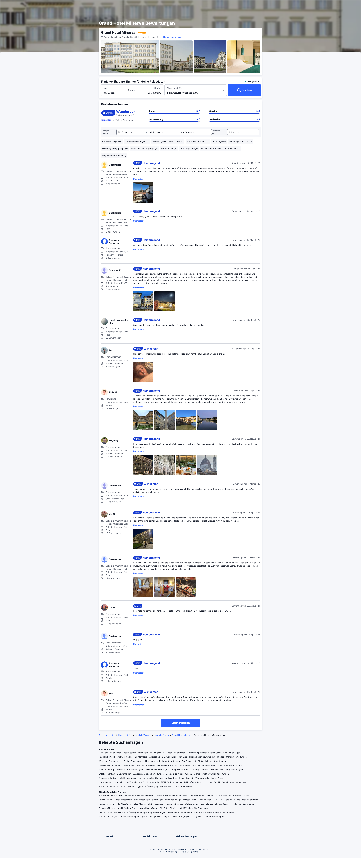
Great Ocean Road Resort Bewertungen (117, 765)
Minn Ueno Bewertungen (110, 752)
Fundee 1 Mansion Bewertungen (232, 757)
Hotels (112, 735)
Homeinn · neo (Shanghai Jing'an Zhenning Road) (121, 782)
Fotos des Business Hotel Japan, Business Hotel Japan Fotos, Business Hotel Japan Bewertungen (210, 804)
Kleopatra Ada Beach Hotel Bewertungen (117, 778)
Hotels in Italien (125, 735)
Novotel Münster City (148, 778)
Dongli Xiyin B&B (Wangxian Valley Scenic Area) (201, 778)
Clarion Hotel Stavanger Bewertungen (211, 774)
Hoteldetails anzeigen (173, 37)
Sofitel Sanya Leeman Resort (235, 782)
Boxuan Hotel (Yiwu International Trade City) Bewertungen (164, 765)
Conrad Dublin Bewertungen (179, 774)
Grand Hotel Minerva (181, 735)
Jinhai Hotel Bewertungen (157, 769)
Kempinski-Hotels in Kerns (201, 795)
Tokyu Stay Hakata (183, 786)
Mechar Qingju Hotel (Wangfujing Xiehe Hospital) (149, 786)
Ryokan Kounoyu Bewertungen (155, 816)
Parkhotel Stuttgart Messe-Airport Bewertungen (121, 769)
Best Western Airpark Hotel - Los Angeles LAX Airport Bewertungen (154, 752)
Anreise (106, 88)
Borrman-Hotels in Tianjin (110, 795)
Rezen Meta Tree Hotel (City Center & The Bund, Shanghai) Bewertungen (201, 812)
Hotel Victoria (152, 782)
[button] (291, 4)
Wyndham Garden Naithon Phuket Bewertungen (121, 761)
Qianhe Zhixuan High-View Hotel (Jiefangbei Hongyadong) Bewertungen (132, 812)
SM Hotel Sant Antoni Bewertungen (115, 774)
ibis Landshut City (168, 778)
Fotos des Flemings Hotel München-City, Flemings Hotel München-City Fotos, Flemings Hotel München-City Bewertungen (154, 808)
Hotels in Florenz (161, 735)
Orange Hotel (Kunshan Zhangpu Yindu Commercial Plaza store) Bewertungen (207, 769)
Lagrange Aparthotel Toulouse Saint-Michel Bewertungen (214, 752)
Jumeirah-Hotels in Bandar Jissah (172, 795)
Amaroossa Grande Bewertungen (148, 774)
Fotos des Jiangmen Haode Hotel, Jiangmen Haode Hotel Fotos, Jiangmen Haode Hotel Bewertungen (211, 799)
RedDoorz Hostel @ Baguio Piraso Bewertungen (204, 761)
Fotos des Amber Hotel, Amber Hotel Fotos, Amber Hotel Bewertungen (131, 799)
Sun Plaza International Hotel (112, 786)
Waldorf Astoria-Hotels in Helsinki (139, 795)
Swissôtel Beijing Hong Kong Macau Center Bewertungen (197, 816)
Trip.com (103, 735)
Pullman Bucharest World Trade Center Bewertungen (217, 765)
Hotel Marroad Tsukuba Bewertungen (162, 761)
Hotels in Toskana (143, 735)
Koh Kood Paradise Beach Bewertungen (197, 757)
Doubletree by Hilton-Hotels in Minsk (232, 795)
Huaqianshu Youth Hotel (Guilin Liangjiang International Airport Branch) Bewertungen (137, 757)
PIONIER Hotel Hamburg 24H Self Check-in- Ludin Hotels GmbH (190, 782)
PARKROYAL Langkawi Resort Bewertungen (119, 816)
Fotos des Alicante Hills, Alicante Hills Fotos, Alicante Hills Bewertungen (131, 804)
